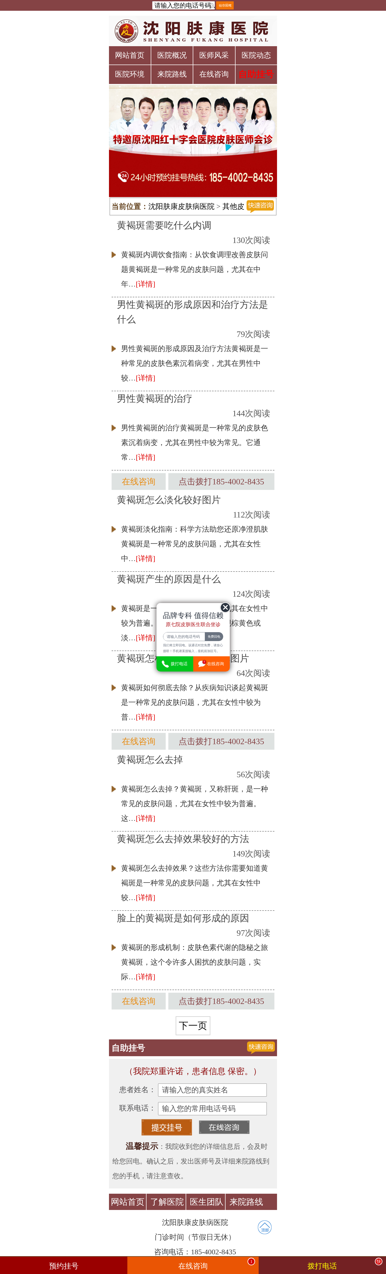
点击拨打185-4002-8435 (221, 481)
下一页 (193, 1026)
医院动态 (256, 55)
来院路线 (172, 74)
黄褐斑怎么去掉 (150, 759)
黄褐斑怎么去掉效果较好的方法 (183, 839)
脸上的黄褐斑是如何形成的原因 (183, 918)
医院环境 (129, 74)
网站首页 (129, 55)
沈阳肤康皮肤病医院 (181, 206)
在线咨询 (214, 74)
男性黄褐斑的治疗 (154, 398)
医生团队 (206, 1202)
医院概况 (172, 55)
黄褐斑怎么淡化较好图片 (169, 500)
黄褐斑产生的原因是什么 (169, 579)
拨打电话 (344, 1264)
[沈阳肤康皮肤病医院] (193, 31)
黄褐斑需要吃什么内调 (164, 225)
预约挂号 (64, 1266)
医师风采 (214, 55)
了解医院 (167, 1202)
